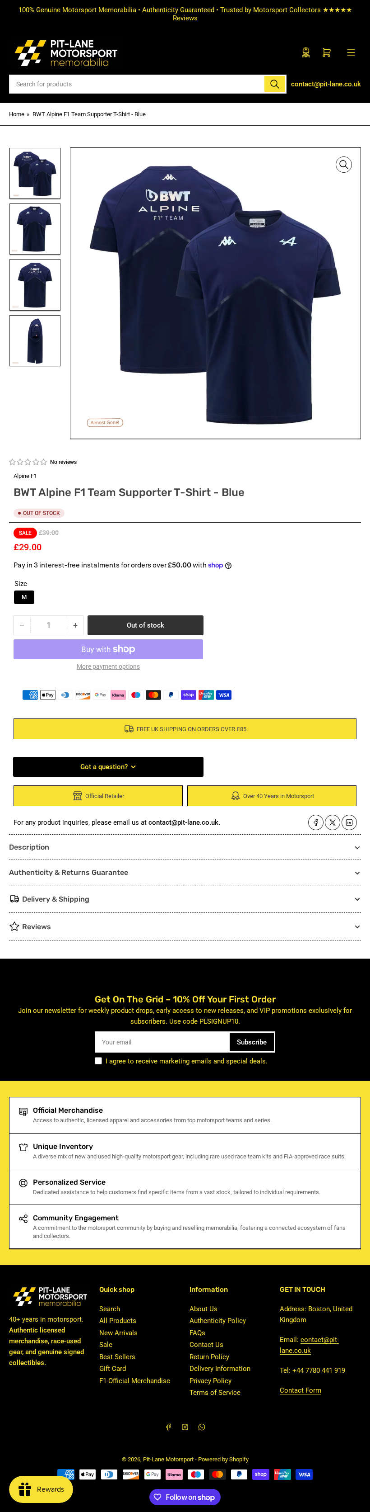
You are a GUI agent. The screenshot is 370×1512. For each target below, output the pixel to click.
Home (16, 114)
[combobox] (148, 84)
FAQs (197, 1333)
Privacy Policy (210, 1381)
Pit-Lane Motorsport (168, 1459)
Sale (105, 1345)
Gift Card (112, 1369)
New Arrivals (118, 1333)
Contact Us (206, 1345)
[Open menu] (351, 52)
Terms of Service (215, 1393)
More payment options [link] (108, 666)
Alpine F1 (25, 475)
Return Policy (209, 1357)
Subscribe (252, 1042)
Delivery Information (220, 1369)
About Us (203, 1309)
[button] (28, 462)
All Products (117, 1321)
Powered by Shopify (223, 1459)
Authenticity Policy (218, 1321)
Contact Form (300, 1390)
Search (109, 1309)
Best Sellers (117, 1357)
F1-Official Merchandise (134, 1381)
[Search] (275, 84)
